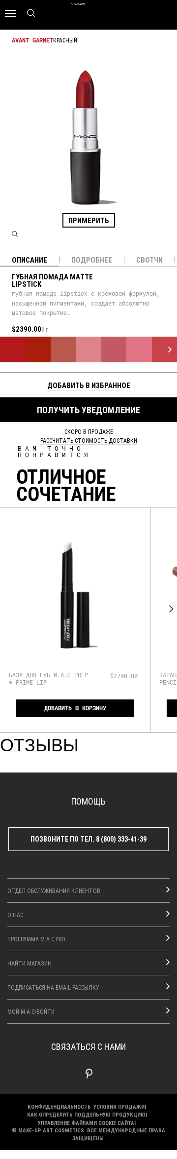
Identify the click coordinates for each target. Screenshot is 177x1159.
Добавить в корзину (75, 708)
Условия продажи (119, 1106)
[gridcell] (12, 349)
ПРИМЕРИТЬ (88, 220)
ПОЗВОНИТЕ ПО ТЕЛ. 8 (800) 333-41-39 (88, 839)
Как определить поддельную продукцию (86, 1114)
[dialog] (48, 678)
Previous (8, 608)
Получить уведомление (88, 410)
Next (168, 608)
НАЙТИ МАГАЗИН (29, 963)
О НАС (15, 915)
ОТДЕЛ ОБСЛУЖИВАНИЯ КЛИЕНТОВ (53, 890)
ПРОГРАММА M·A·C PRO (36, 939)
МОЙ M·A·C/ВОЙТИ (31, 1011)
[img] (75, 595)
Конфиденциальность (59, 1106)
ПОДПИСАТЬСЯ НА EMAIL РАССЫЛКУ (53, 987)
